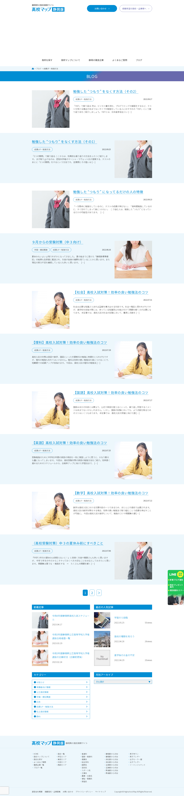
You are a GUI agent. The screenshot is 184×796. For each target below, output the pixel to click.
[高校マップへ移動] (33, 69)
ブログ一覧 (38, 767)
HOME (36, 754)
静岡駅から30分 (112, 754)
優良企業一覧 (39, 765)
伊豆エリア (62, 756)
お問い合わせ (68, 791)
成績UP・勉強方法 (51, 68)
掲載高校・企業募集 (52, 791)
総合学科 (85, 762)
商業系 (84, 759)
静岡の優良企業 (96, 60)
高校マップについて (70, 60)
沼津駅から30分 (112, 765)
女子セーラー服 (136, 759)
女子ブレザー (135, 762)
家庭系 (84, 781)
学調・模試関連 (40, 249)
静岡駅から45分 (112, 756)
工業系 (84, 773)
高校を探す (47, 60)
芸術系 (84, 767)
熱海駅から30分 (112, 770)
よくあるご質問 (119, 60)
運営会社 (37, 791)
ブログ (139, 60)
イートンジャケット (137, 765)
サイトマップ (100, 791)
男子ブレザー (135, 756)
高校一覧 (61, 754)
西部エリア (62, 765)
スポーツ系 (86, 770)
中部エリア (62, 762)
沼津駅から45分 (112, 767)
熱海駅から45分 (112, 773)
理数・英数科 (87, 756)
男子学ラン (134, 754)
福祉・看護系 (87, 778)
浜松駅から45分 (112, 762)
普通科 (84, 754)
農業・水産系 (87, 776)
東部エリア (62, 759)
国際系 (84, 765)
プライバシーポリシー (84, 791)
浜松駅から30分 (112, 759)
